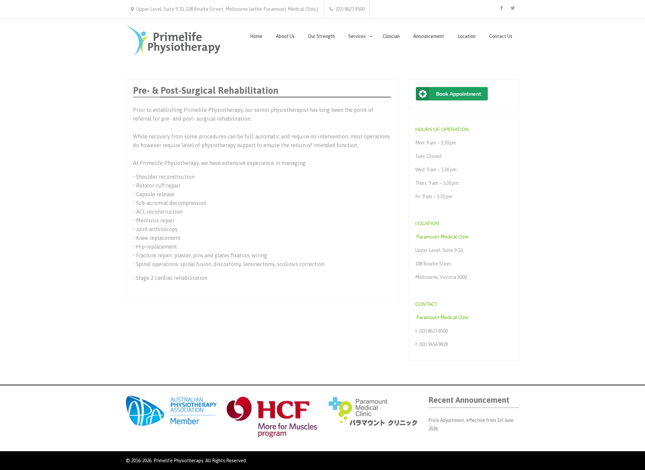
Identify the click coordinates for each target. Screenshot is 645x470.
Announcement (428, 36)
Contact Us (500, 36)
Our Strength (321, 36)
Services (357, 36)
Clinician (391, 36)
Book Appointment (458, 93)
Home (256, 36)
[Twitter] (512, 8)
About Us (285, 36)
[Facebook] (501, 8)
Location (467, 36)
